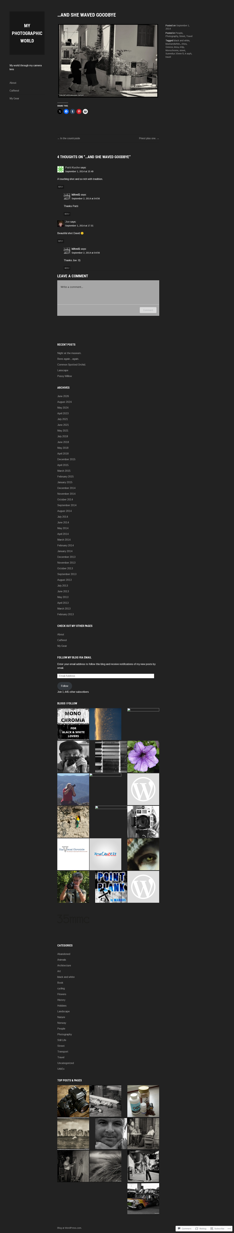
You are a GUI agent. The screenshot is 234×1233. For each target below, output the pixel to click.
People (179, 33)
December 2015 (66, 459)
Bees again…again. (68, 359)
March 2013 (64, 608)
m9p (182, 47)
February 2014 (65, 545)
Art (59, 971)
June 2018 (63, 442)
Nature (61, 1017)
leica (176, 47)
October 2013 (65, 568)
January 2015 (64, 482)
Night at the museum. (69, 353)
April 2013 (63, 603)
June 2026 (63, 396)
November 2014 (66, 493)
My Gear (14, 98)
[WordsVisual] (73, 887)
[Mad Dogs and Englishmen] (105, 1101)
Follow (64, 686)
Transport (62, 1051)
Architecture (64, 965)
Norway (61, 1023)
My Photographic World (27, 33)
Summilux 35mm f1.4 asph (178, 53)
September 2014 (66, 505)
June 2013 (63, 591)
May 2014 (62, 528)
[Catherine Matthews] (111, 822)
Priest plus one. (147, 138)
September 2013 (66, 574)
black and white (181, 40)
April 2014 (63, 534)
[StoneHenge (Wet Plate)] (73, 1134)
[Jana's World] (143, 887)
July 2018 (62, 436)
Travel (189, 36)
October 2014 (65, 499)
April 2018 (63, 453)
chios (184, 44)
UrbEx (60, 1068)
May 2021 (62, 430)
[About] (111, 1134)
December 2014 (66, 488)
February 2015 (65, 476)
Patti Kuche (72, 167)
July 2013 (62, 585)
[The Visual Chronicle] (73, 854)
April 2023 (63, 413)
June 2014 (63, 522)
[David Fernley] (105, 789)
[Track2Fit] (105, 854)
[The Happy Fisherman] (73, 1166)
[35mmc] (73, 919)
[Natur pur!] (73, 822)
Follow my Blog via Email (74, 657)
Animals (61, 959)
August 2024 (64, 402)
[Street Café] (143, 1134)
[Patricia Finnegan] (143, 757)
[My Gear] (73, 1101)
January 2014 (64, 551)
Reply (60, 187)
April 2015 (63, 465)
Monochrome (172, 50)
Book (60, 982)
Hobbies (62, 1005)
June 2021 (63, 425)
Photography (172, 36)
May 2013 (62, 597)
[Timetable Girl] (143, 1166)
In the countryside (70, 138)
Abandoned (63, 954)
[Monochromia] (73, 724)
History (61, 1000)
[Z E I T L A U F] (111, 757)
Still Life (61, 1040)
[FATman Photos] (105, 724)
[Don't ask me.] (143, 1199)
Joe (67, 221)
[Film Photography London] (143, 789)
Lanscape (62, 370)
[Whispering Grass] (105, 1166)
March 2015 (64, 470)
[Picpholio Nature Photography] (143, 724)
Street (182, 36)
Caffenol (14, 90)
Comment (148, 310)
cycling (61, 988)
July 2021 (62, 419)
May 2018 (62, 448)
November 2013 (66, 562)
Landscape (63, 1011)
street (182, 50)
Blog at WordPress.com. (69, 1228)
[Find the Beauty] (143, 854)
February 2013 (65, 614)
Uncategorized (65, 1063)
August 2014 (64, 511)
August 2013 (64, 580)
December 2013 (66, 557)
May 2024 (62, 407)
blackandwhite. (173, 44)
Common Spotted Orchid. (71, 364)
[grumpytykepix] (143, 822)
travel (168, 57)
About (13, 82)
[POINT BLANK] (111, 887)
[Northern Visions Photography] (73, 789)
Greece (169, 47)
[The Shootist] (73, 757)
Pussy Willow (64, 376)
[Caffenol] (143, 1101)
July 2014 (62, 516)
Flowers (61, 994)
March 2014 (64, 539)
